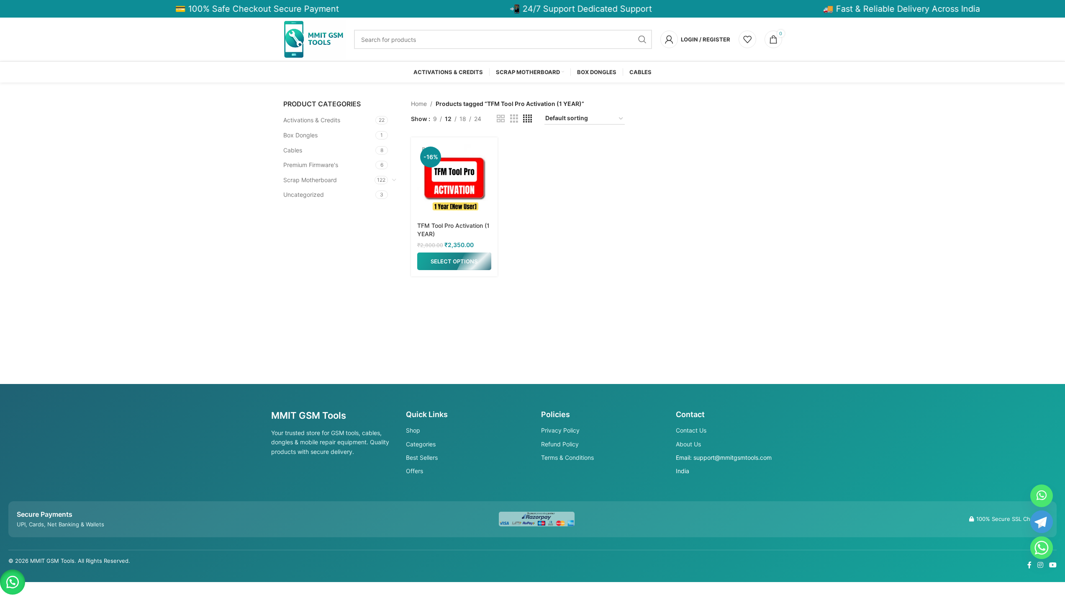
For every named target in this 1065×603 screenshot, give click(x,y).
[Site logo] (314, 38)
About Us (688, 444)
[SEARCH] (642, 39)
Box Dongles (300, 135)
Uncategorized (303, 194)
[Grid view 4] (527, 118)
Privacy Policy (560, 430)
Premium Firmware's (310, 164)
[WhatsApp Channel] (1041, 495)
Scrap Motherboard (310, 179)
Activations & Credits (311, 120)
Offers (414, 470)
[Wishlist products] (747, 39)
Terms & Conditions (567, 457)
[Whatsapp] (1041, 547)
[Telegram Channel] (1041, 521)
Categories (421, 444)
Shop (413, 430)
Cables (292, 150)
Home (419, 103)
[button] (12, 582)
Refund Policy (560, 444)
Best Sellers (422, 457)
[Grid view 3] (514, 118)
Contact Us (691, 430)
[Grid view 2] (501, 118)
